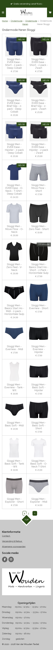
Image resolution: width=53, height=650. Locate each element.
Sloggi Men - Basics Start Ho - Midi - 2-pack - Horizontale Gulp (14, 309)
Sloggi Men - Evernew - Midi (14, 348)
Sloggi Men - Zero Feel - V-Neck (14, 267)
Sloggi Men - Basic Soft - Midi (14, 424)
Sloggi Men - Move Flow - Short (38, 188)
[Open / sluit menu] (3, 12)
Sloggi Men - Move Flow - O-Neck (14, 229)
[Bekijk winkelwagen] (50, 12)
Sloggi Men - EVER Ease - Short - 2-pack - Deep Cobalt (14, 63)
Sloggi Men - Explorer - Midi (38, 500)
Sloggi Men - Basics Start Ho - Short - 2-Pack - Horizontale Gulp (39, 268)
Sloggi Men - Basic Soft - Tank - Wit (14, 463)
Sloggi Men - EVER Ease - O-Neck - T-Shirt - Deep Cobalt (14, 189)
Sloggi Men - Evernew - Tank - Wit (14, 387)
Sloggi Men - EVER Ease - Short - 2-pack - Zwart (39, 63)
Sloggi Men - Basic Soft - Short (38, 425)
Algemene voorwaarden (14, 546)
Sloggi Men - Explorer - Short (14, 500)
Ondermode (16, 21)
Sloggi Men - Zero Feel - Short (39, 227)
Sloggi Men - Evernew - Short (38, 307)
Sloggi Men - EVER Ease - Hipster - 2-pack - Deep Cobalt (14, 148)
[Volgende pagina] (34, 513)
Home (5, 21)
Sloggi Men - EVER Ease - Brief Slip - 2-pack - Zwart (38, 104)
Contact (6, 536)
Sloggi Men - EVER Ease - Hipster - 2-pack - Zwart (38, 148)
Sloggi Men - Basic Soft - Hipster (38, 387)
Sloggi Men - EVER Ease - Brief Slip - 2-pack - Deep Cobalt (14, 106)
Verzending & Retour (12, 541)
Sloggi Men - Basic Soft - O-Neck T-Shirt (38, 463)
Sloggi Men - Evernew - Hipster (38, 349)
